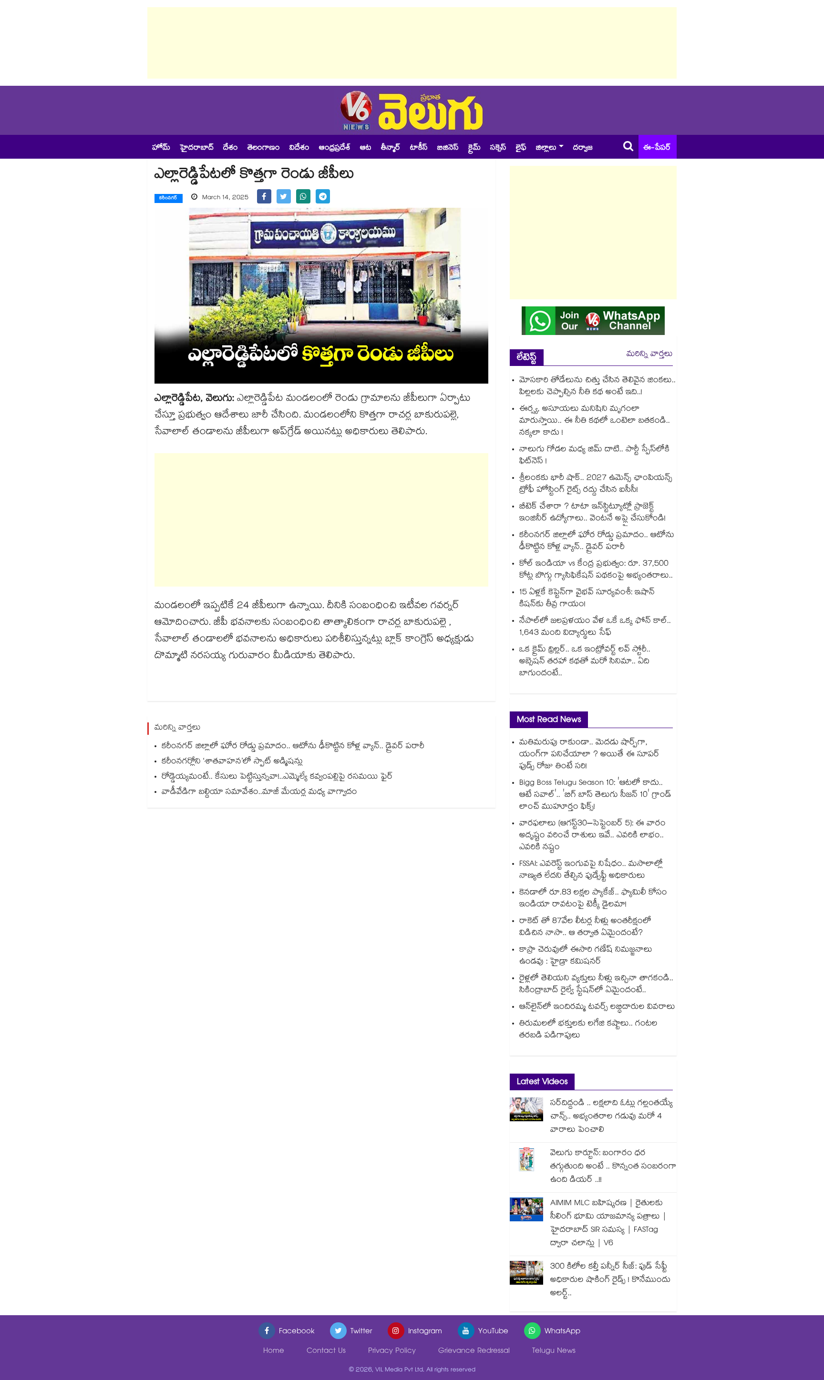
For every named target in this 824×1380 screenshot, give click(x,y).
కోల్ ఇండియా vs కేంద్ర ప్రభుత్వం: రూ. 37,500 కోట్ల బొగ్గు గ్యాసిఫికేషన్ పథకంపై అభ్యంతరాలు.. (596, 570)
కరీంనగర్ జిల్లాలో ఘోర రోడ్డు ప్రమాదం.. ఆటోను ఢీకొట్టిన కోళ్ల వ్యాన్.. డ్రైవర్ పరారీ (293, 747)
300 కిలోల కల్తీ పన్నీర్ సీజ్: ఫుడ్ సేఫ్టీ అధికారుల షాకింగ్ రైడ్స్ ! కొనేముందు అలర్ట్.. (610, 1280)
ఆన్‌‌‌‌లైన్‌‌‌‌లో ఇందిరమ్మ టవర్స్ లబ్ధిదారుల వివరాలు (597, 1008)
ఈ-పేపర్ (657, 148)
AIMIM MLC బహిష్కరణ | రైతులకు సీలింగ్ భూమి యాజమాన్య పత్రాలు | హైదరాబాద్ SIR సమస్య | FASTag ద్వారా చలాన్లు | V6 (608, 1224)
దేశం (230, 148)
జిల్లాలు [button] (546, 148)
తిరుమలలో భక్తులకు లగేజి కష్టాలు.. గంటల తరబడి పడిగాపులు (588, 1030)
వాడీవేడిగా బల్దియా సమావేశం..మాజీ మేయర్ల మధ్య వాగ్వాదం (259, 793)
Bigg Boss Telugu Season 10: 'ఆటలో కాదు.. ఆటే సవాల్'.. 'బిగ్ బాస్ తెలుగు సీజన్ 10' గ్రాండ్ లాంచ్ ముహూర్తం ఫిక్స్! (595, 795)
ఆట (365, 148)
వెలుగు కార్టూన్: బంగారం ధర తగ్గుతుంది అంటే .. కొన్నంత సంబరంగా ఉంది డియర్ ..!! (613, 1167)
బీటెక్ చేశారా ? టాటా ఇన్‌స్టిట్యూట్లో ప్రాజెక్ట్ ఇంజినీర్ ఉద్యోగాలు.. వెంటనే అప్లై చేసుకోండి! (592, 513)
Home (273, 1352)
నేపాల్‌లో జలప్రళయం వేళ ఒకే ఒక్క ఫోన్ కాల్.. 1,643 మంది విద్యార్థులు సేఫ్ (595, 627)
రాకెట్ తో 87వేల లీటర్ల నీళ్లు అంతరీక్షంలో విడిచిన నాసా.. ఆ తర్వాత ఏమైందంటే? (585, 928)
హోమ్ (161, 148)
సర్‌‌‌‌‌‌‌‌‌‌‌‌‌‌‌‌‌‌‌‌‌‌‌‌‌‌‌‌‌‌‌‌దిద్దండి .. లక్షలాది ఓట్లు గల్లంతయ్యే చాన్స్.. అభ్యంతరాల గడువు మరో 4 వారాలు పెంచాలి (611, 1117)
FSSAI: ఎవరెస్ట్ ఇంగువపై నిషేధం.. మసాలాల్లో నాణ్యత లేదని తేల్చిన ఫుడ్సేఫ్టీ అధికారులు (591, 870)
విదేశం (299, 148)
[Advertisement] (412, 43)
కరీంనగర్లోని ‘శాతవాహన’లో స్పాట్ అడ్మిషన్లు (232, 762)
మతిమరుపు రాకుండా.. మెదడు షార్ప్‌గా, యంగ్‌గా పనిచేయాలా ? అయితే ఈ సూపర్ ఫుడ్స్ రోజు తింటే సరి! (589, 755)
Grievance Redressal (474, 1352)
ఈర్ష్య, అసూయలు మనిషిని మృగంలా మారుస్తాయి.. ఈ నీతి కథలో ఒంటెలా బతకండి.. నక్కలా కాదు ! (594, 421)
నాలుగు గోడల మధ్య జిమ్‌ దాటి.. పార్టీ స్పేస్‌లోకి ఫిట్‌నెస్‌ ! (594, 456)
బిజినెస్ (448, 148)
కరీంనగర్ (168, 199)
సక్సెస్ (498, 148)
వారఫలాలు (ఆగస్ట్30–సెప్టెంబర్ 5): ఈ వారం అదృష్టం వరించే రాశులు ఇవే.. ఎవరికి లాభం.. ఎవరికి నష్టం (592, 836)
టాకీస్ (419, 148)
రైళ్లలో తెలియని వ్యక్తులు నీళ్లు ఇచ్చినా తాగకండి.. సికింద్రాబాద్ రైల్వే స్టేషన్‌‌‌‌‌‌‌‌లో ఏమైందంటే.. (596, 985)
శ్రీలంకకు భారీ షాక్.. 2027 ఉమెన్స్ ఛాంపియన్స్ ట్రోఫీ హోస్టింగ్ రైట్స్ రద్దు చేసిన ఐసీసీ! (595, 484)
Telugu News (554, 1352)
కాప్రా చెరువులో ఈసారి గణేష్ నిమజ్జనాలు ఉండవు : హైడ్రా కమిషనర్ (585, 956)
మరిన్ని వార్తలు (650, 355)
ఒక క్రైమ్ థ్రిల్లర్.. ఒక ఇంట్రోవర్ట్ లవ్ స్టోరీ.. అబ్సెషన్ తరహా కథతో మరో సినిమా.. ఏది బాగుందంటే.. (584, 662)
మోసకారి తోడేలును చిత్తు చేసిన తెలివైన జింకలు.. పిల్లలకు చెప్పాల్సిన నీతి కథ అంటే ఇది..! (597, 387)
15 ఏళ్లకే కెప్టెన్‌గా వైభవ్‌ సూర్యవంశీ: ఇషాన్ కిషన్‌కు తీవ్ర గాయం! (587, 599)
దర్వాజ (583, 148)
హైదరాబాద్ (197, 148)
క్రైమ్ (474, 148)
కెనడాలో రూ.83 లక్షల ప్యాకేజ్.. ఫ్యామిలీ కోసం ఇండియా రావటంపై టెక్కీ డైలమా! (593, 899)
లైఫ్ (521, 148)
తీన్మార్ (391, 148)
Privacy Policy (392, 1352)
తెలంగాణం (263, 148)
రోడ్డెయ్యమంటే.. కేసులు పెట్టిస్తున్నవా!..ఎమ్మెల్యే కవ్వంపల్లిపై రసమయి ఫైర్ (277, 777)
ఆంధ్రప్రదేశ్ (334, 148)
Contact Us (326, 1352)
